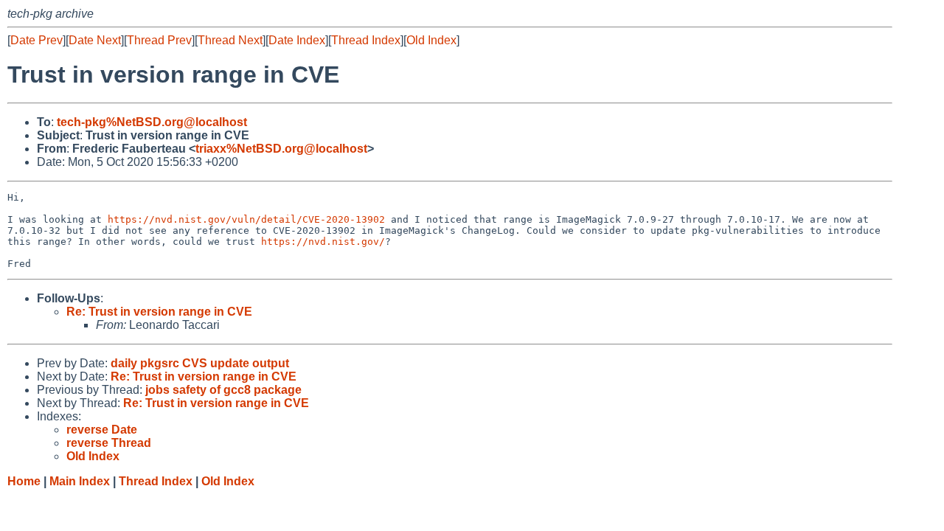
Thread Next (230, 40)
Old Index (431, 40)
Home (24, 481)
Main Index (79, 481)
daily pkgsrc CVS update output (200, 363)
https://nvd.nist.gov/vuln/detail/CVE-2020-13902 (246, 219)
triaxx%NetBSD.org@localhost (281, 148)
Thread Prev (159, 40)
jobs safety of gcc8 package (223, 390)
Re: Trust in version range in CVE (159, 311)
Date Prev (36, 40)
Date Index (296, 40)
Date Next (95, 40)
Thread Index (365, 40)
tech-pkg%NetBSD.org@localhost (152, 122)
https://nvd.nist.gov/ (323, 241)
